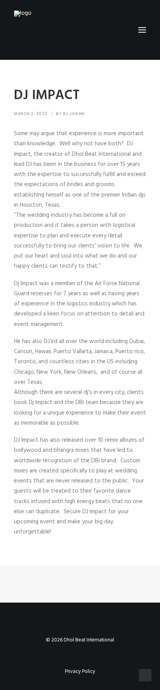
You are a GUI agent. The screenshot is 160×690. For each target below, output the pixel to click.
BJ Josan (74, 114)
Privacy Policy (80, 671)
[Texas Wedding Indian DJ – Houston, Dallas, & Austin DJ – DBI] (44, 29)
